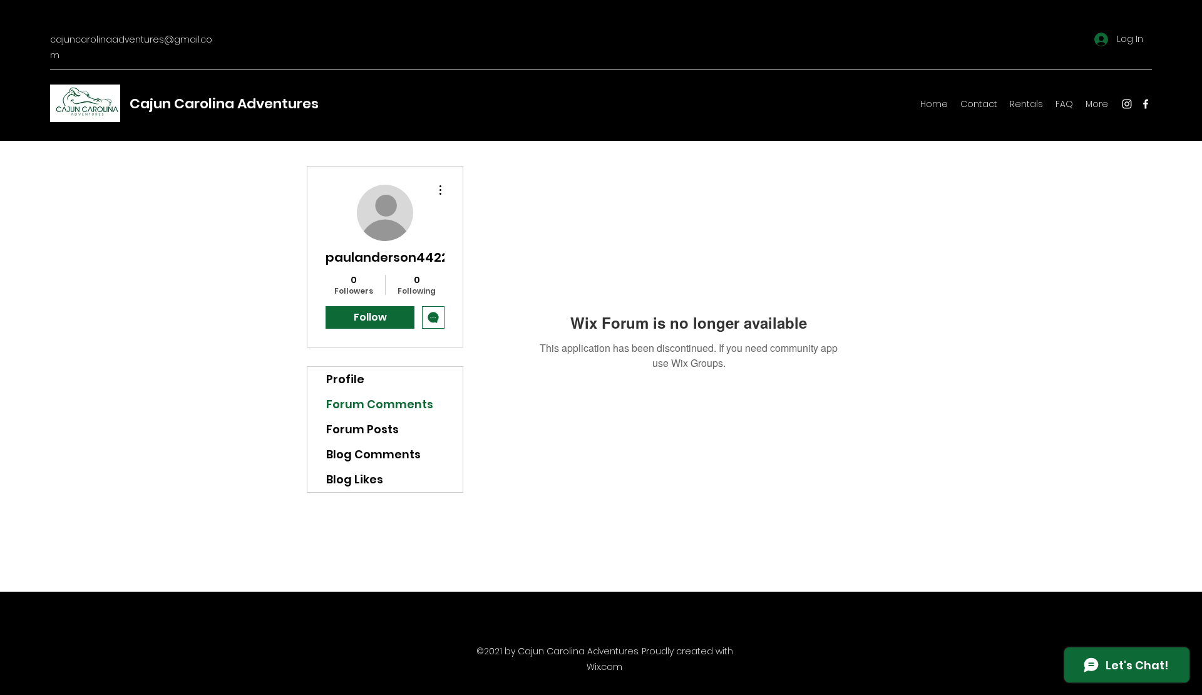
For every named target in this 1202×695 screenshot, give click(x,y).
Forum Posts (362, 429)
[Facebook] (1145, 104)
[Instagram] (1127, 104)
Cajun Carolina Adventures (224, 103)
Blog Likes (354, 479)
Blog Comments (373, 454)
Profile (345, 379)
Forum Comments (379, 404)
